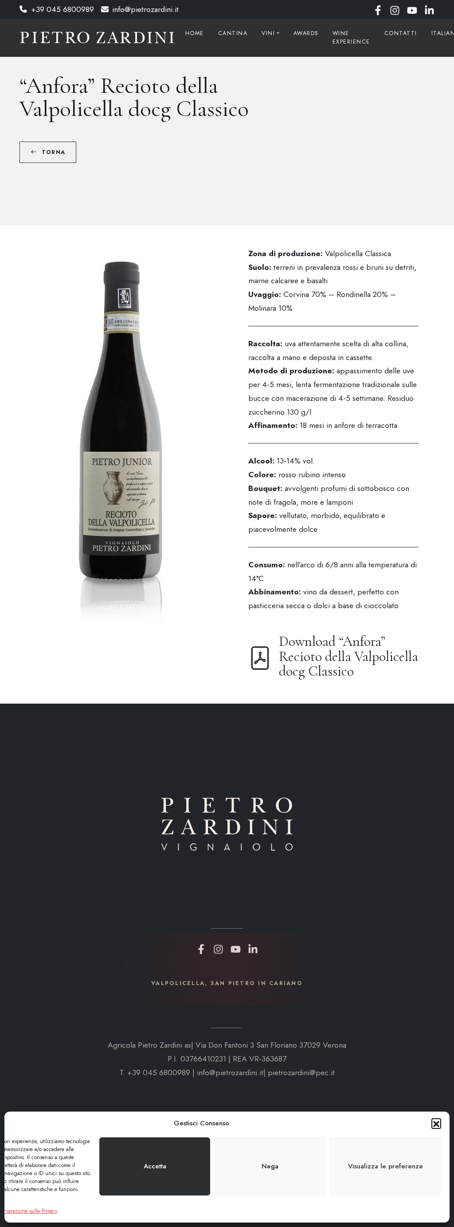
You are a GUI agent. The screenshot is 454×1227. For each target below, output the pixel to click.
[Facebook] (378, 9)
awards (306, 33)
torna (54, 152)
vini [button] (268, 33)
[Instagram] (395, 9)
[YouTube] (412, 9)
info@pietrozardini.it (145, 9)
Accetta (155, 1166)
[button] (436, 1123)
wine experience (351, 37)
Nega (270, 1166)
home (194, 33)
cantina (232, 33)
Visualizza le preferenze (385, 1166)
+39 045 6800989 (62, 9)
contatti (400, 33)
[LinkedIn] (429, 9)
